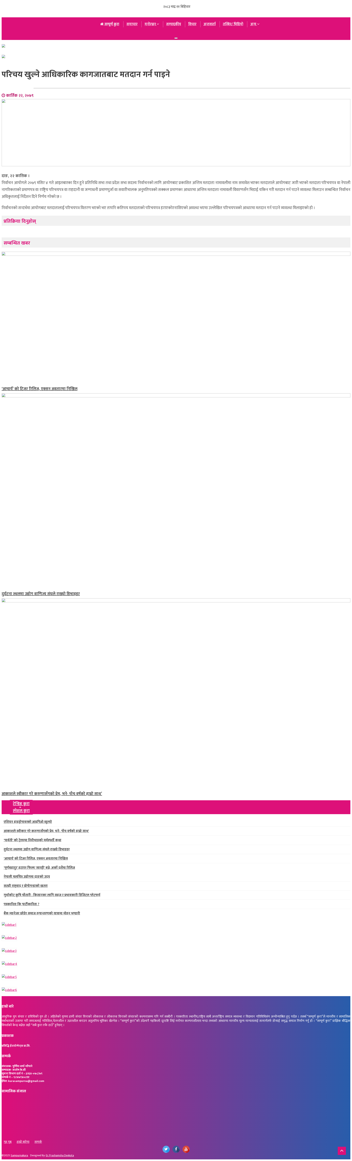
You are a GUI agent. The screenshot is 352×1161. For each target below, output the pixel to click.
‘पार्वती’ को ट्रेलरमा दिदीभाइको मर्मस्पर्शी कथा (32, 840)
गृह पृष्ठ (8, 1142)
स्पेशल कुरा (21, 810)
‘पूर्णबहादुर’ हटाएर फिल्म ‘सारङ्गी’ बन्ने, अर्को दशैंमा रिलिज (39, 868)
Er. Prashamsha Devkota (60, 1155)
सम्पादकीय (173, 24)
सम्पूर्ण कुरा (111, 24)
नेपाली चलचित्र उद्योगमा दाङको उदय (27, 877)
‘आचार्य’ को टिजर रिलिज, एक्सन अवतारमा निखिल (39, 388)
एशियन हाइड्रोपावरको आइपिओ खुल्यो (28, 822)
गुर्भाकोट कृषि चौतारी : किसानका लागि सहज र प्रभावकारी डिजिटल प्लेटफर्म (52, 895)
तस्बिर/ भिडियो (233, 24)
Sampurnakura (19, 1155)
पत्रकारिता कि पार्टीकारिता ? (21, 904)
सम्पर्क (38, 1142)
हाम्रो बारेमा (23, 1142)
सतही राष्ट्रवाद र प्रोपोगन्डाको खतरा (26, 886)
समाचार (132, 24)
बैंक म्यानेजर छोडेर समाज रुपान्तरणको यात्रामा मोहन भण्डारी (42, 913)
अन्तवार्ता (210, 24)
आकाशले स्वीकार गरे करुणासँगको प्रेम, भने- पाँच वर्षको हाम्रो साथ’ (52, 793)
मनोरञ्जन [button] (151, 24)
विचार (192, 24)
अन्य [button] (253, 24)
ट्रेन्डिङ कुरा (21, 803)
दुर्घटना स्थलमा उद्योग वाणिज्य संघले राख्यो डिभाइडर (41, 593)
